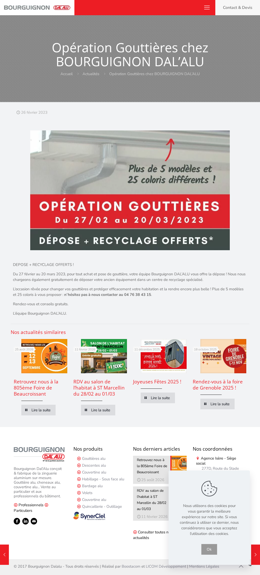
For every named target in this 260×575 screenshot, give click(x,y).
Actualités (91, 73)
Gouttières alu (93, 458)
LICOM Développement (166, 566)
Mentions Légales (204, 566)
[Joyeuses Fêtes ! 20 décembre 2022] (4, 555)
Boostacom (131, 566)
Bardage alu (92, 485)
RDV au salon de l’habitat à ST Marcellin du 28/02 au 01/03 (99, 387)
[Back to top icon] (241, 566)
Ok (209, 549)
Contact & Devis (237, 7)
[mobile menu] (207, 7)
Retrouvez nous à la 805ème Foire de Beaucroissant (36, 387)
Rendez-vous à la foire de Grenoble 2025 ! (218, 384)
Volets (87, 492)
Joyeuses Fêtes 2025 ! (157, 381)
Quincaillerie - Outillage (102, 506)
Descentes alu (94, 465)
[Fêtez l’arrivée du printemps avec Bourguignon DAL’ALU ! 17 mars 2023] (255, 555)
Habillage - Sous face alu (103, 479)
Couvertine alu (94, 472)
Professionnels (31, 505)
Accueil (66, 73)
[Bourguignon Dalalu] (37, 7)
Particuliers (23, 510)
